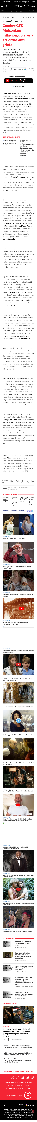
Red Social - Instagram (22, 1077)
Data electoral (16, 10)
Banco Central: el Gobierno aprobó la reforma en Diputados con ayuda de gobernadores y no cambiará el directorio (19, 1060)
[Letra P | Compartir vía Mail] (32, 481)
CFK (15, 487)
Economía (14, 1083)
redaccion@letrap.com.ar (26, 1115)
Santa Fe (11, 1085)
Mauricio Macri (12, 489)
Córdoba (26, 1085)
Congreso (28, 1088)
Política (14, 17)
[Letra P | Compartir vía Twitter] (17, 481)
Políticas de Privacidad (26, 1117)
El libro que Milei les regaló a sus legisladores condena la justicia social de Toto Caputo (18, 1053)
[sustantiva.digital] (30, 1105)
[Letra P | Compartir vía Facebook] (22, 481)
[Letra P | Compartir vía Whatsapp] (11, 481)
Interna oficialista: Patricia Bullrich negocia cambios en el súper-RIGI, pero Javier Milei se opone (18, 1047)
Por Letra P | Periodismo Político (6, 69)
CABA (31, 1083)
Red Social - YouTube (27, 1077)
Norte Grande (10, 1088)
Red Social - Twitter (12, 1077)
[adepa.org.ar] (21, 1105)
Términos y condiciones (13, 1117)
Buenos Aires (23, 1083)
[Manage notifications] (33, 1111)
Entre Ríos (18, 1085)
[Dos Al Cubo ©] (9, 1105)
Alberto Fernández (24, 487)
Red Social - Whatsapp (32, 1077)
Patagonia (19, 1088)
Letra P (7, 17)
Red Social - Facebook (17, 1077)
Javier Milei (17, 1)
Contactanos (6, 1078)
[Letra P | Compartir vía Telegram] (27, 481)
